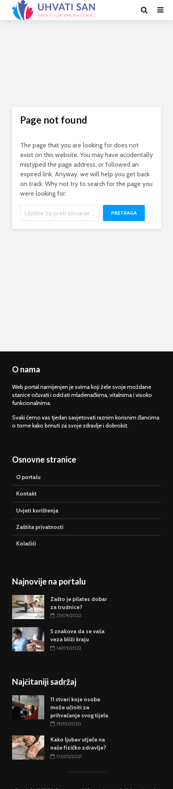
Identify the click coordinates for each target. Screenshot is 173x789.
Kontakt (26, 493)
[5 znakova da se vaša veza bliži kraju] (28, 638)
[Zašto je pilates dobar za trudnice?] (28, 606)
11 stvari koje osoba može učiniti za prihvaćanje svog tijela (79, 707)
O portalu (28, 477)
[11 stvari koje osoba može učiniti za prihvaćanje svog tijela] (28, 706)
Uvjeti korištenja (37, 510)
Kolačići (26, 543)
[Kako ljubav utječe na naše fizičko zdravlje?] (28, 747)
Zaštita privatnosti (40, 527)
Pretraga (124, 213)
